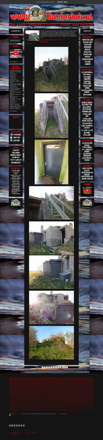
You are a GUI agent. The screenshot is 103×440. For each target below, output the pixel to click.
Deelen (43, 385)
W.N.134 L (88, 409)
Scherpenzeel (90, 379)
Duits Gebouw (81, 388)
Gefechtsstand (87, 388)
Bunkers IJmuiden (66, 379)
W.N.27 (41, 400)
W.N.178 (25, 405)
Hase (72, 393)
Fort (16, 383)
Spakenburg (40, 409)
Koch (56, 395)
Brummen (27, 397)
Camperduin (81, 392)
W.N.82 (59, 392)
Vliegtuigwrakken (19, 382)
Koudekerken (32, 401)
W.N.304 (39, 410)
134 (28, 388)
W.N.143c (83, 406)
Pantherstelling (91, 386)
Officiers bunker (58, 401)
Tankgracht (88, 401)
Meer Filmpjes (13, 61)
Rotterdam (22, 409)
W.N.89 (57, 405)
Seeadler (54, 406)
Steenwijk (80, 401)
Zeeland (85, 379)
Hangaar (92, 388)
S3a (71, 378)
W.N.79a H (53, 405)
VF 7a (68, 409)
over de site (58, 413)
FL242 (50, 398)
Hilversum (53, 395)
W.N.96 (61, 410)
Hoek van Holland (84, 393)
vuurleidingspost (65, 400)
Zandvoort (89, 378)
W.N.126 (85, 409)
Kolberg (28, 401)
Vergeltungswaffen (90, 396)
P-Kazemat (67, 391)
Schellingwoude (75, 401)
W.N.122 (37, 402)
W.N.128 (46, 402)
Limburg (19, 395)
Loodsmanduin (50, 401)
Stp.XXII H (84, 401)
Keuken (92, 392)
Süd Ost (25, 388)
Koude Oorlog (48, 379)
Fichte (45, 396)
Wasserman (56, 400)
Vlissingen (91, 381)
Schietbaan (19, 393)
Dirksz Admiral (32, 391)
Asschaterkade (40, 386)
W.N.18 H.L (61, 402)
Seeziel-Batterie (55, 386)
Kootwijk (30, 406)
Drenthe (27, 382)
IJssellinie (11, 381)
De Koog (11, 401)
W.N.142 (56, 392)
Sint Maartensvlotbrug (79, 396)
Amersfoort (58, 383)
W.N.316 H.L (45, 400)
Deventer (10, 406)
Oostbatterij (62, 391)
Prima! (65, 2)
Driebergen (14, 406)
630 (78, 392)
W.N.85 (62, 392)
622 (75, 390)
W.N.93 (22, 398)
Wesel (74, 402)
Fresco (69, 393)
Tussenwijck (14, 400)
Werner (60, 400)
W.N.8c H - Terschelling (13, 76)
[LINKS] (74, 25)
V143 (64, 409)
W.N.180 (60, 385)
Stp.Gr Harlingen (81, 395)
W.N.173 (19, 405)
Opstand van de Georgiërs (66, 395)
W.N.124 (31, 400)
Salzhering (30, 409)
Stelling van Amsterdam (86, 398)
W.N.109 (30, 402)
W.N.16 (12, 398)
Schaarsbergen (52, 390)
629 (88, 402)
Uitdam (70, 406)
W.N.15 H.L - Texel (14, 80)
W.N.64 (49, 410)
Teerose (92, 401)
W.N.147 (10, 397)
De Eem (64, 386)
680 (83, 405)
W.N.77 (49, 400)
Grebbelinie (66, 378)
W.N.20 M (30, 410)
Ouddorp (63, 397)
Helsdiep (79, 393)
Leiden (75, 407)
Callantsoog (91, 400)
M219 (44, 397)
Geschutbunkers (46, 383)
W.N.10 (27, 400)
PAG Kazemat (18, 381)
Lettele (38, 406)
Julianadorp (11, 395)
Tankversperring (90, 385)
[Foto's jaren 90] (16, 160)
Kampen (17, 388)
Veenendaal (68, 381)
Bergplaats (40, 385)
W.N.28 (19, 398)
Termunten (88, 397)
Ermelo (39, 396)
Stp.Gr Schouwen (55, 385)
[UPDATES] (64, 25)
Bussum (61, 393)
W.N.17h (29, 405)
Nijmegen (16, 390)
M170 (42, 397)
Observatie (61, 396)
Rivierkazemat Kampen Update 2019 (15, 85)
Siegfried (73, 396)
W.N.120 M (33, 393)
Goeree (26, 385)
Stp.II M (92, 398)
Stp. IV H (44, 392)
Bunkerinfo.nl (13, 378)
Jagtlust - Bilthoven (15, 108)
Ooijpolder (15, 393)
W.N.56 (12, 407)
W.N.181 (32, 405)
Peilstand (67, 397)
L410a (69, 407)
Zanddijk (33, 398)
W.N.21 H (38, 400)
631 (71, 400)
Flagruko (89, 392)
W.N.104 (76, 409)
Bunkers (78, 378)
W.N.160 (14, 397)
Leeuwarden (33, 392)
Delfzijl (36, 396)
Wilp (74, 410)
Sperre (74, 387)
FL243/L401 (31, 397)
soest (79, 410)
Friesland (32, 383)
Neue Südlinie (85, 386)
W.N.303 (68, 402)
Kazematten (44, 378)
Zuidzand (14, 396)
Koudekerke (57, 398)
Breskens (38, 407)
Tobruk (30, 379)
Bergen (23, 385)
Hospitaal (48, 388)
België (83, 400)
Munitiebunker (55, 381)
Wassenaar (69, 392)
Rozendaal (26, 409)
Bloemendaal (43, 388)
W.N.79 (20, 407)
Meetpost (42, 406)
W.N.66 (18, 407)
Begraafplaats (79, 400)
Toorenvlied (80, 391)
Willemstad (71, 410)
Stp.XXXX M (61, 409)
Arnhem (92, 383)
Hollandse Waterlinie (51, 387)
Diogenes (35, 395)
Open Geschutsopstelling (56, 397)
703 (30, 390)
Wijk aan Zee (22, 392)
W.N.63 (15, 407)
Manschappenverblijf (25, 378)
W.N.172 (19, 410)
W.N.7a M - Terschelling (13, 78)
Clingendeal (34, 390)
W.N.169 (13, 410)
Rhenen (34, 387)
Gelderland (35, 379)
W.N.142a (12, 405)
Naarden (57, 391)
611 (40, 398)
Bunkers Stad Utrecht (15, 88)
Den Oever (43, 390)
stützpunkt (18, 396)
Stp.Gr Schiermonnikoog (50, 409)
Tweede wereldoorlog (33, 386)
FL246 (26, 392)
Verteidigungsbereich (58, 382)
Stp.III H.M (48, 392)
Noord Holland (25, 381)
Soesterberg (70, 387)
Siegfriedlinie (59, 388)
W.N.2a (65, 402)
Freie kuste (83, 385)
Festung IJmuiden (18, 379)
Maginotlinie (79, 407)
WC (63, 388)
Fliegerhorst (83, 378)
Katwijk (74, 382)
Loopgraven (20, 383)
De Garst (65, 393)
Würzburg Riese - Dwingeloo (14, 97)
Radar (74, 383)
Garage (46, 391)
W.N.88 (58, 410)
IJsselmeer (88, 383)
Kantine (53, 398)
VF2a (20, 400)
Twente (77, 387)
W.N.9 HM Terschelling (15, 70)
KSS (49, 391)
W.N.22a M (90, 406)
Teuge (10, 400)
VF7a (28, 395)
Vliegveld (80, 379)
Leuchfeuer (44, 401)
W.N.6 (69, 390)
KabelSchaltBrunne (54, 407)
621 (30, 388)
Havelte (50, 386)
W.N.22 (40, 405)
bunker (63, 383)
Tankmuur (30, 385)
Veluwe (84, 383)
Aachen (25, 396)
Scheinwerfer (11, 387)
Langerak (21, 388)
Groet (38, 397)
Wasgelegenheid (12, 392)
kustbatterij (37, 398)
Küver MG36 (63, 407)
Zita (83, 402)
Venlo (86, 395)
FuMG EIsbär (45, 407)
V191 (74, 406)
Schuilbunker (64, 390)
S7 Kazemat (38, 387)
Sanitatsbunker (72, 397)
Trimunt (52, 392)
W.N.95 (52, 400)
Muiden (19, 385)
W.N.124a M (42, 402)
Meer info (59, 2)
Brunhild (33, 396)
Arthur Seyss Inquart (55, 393)
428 (85, 402)
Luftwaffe (59, 395)
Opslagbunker (90, 382)
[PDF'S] (16, 163)
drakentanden (74, 392)
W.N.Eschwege (64, 410)
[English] (10, 415)
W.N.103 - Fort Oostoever (13, 102)
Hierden (49, 407)
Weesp (17, 392)
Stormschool (83, 397)
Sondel (57, 406)
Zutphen (72, 390)
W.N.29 (43, 405)
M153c (40, 406)
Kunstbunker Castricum (16, 106)
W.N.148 (34, 400)
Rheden (49, 406)
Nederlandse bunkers (55, 378)
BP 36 (75, 400)
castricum (20, 387)
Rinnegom (66, 401)
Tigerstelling (34, 385)
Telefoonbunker (25, 386)
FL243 (42, 396)
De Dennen (21, 391)
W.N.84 (10, 396)
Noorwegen (89, 407)
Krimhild (33, 406)
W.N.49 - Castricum (14, 103)
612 (69, 400)
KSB (40, 397)
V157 (72, 406)
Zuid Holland (27, 383)
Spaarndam (79, 398)
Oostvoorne (24, 395)
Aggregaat (34, 388)
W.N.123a (20, 390)
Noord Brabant (48, 397)
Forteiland (26, 387)
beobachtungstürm (76, 405)
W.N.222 (16, 398)
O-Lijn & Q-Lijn (13, 87)
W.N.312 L (42, 410)
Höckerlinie (11, 390)
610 (86, 402)
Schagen (70, 401)
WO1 (66, 392)
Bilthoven (31, 395)
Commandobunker (68, 383)
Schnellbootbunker (67, 396)
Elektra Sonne (40, 395)
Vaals (22, 400)
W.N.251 (36, 410)
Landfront (49, 381)
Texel (43, 382)
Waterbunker (46, 386)
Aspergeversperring (81, 382)
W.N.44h (49, 405)
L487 (73, 407)
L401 (36, 401)
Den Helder (26, 379)
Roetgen (72, 398)
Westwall (61, 386)
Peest (62, 401)
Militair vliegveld (84, 381)
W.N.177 (22, 410)
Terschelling (42, 379)
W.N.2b (10, 386)
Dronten (92, 387)
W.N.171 (16, 410)
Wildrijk (68, 410)
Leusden (53, 383)
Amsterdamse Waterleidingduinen (38, 381)
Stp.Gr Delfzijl (74, 395)
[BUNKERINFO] (37, 25)
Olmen (52, 388)
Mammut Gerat (56, 396)
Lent (35, 406)
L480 (71, 407)
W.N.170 (15, 405)
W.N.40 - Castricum (14, 107)
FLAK (85, 392)
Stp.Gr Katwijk (61, 406)
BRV (93, 402)
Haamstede (24, 401)
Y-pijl (31, 398)
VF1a (18, 400)
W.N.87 (56, 410)
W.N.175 (22, 405)
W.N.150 (10, 410)
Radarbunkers (48, 385)
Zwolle (73, 385)
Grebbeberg (72, 386)
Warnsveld (21, 397)
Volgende (65, 367)
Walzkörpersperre (90, 391)
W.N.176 (92, 395)
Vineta (73, 409)
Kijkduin (10, 393)
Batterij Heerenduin (86, 387)
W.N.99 (62, 405)
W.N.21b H (37, 405)
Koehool (59, 407)
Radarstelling (38, 383)
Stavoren (44, 409)
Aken (49, 393)
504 (80, 405)
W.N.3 (93, 406)
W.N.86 (71, 402)
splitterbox (29, 407)
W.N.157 (57, 402)
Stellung (24, 393)
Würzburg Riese (79, 402)
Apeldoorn (29, 396)
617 (42, 398)
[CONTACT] (23, 25)
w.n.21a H (45, 393)
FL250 (20, 406)
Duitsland (78, 385)
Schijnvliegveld (78, 397)
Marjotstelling (39, 392)
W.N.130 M (50, 402)
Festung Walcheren (47, 395)
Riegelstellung (67, 398)
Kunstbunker (62, 398)
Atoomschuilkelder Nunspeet (14, 90)
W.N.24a (33, 410)
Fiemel (35, 397)
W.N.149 (88, 395)
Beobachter (87, 400)
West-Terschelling (73, 388)
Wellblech (70, 405)
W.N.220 (24, 390)
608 (21, 396)
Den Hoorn (47, 398)
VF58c (80, 406)
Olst (86, 385)
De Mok (14, 401)
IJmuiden (36, 378)
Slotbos (69, 385)
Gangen (29, 392)
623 (43, 398)
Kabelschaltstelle (26, 406)
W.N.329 (44, 387)
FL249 (17, 406)
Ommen (92, 407)
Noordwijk (85, 407)
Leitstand (16, 395)
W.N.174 (86, 406)
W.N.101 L (28, 393)
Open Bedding (49, 382)
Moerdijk (82, 407)
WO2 (23, 407)
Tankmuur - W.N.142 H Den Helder (15, 100)
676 (73, 400)
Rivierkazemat (65, 387)
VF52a (85, 396)
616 (24, 397)
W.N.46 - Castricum (14, 105)
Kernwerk (57, 387)
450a (32, 407)
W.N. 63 (19, 402)
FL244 (17, 401)
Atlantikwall (12, 383)
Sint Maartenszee (35, 409)
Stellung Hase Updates (15, 83)
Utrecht (74, 378)
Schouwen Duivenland (13, 385)
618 (82, 405)
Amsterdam (16, 391)
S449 (52, 406)
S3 (70, 391)
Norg (54, 401)
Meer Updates (13, 111)
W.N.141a (92, 409)
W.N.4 (10, 407)
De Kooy (92, 405)
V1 (42, 387)
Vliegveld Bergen (75, 381)
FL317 (22, 406)
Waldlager (66, 405)
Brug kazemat (79, 390)
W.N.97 (17, 397)
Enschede (38, 388)
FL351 (42, 407)
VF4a (78, 406)
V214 (66, 409)
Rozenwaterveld (18, 386)
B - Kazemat (74, 379)
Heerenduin (88, 390)
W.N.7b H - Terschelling (13, 73)
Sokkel (75, 398)
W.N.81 (41, 393)
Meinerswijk (53, 391)
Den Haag (39, 390)
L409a (66, 407)
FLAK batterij (65, 385)
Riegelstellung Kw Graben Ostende (15, 409)
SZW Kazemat (68, 382)
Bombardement (88, 405)
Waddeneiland (26, 398)
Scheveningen (58, 390)
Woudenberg (38, 382)
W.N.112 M (34, 402)
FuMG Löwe (42, 391)
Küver (60, 387)
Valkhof (71, 409)
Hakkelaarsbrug (12, 388)
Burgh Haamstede (78, 383)
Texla (91, 397)
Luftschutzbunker (49, 396)
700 (85, 405)
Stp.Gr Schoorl (66, 406)
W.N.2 (28, 410)
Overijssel (61, 381)
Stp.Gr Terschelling (57, 379)
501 (23, 387)
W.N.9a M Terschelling (15, 71)
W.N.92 (27, 390)
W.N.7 (51, 410)
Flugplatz (37, 391)
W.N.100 (22, 402)
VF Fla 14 (11, 402)
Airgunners (35, 407)
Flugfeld (20, 401)
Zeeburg (76, 410)
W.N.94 (60, 405)
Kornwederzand (78, 386)
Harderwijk (30, 387)
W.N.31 (46, 405)
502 (75, 385)
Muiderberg (12, 382)
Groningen (31, 382)
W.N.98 (84, 391)
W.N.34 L (46, 410)
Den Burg (26, 391)
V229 (76, 406)
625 (23, 396)
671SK (90, 402)
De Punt (84, 390)
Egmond (68, 386)
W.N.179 (25, 410)
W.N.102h (26, 402)
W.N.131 (54, 402)
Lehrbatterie (40, 401)
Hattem (75, 393)
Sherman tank (75, 391)
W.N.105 (79, 409)
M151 (47, 390)
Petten (55, 388)
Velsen (25, 400)
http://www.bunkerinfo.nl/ (18, 413)
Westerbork (26, 407)
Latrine (13, 386)
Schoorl (16, 387)
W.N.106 (82, 409)
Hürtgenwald (91, 393)
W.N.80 (53, 410)
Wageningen (67, 388)
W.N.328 (37, 393)
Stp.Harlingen (56, 409)
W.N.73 (81, 387)
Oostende (46, 406)
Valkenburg (15, 402)
